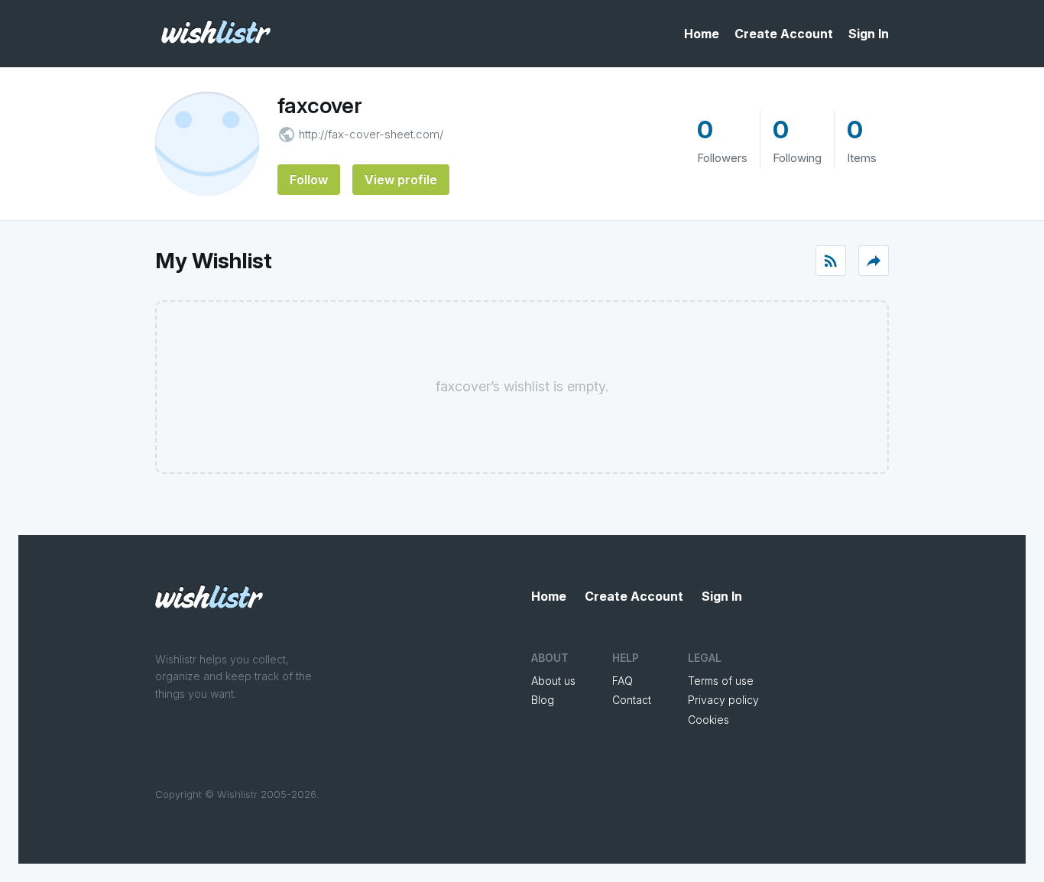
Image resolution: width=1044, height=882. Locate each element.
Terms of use (721, 680)
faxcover (319, 105)
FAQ (622, 680)
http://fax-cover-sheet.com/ (371, 134)
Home (701, 33)
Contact (631, 699)
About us (553, 680)
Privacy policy (723, 699)
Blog (542, 699)
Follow (309, 179)
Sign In (868, 33)
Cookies (708, 719)
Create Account (783, 33)
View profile (401, 179)
